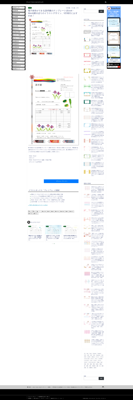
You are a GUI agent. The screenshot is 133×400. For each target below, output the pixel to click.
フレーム (99, 360)
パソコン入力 (86, 360)
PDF (91, 355)
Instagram (99, 353)
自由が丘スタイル (54, 398)
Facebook (94, 353)
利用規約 (29, 398)
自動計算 (71, 211)
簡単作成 (57, 211)
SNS (102, 355)
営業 (49, 211)
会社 (101, 362)
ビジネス (95, 360)
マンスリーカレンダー (92, 362)
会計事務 (44, 211)
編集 (97, 365)
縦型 (67, 211)
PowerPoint (98, 355)
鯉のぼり (36, 213)
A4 (84, 353)
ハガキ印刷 (100, 358)
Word (34, 211)
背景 (85, 367)
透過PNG (90, 367)
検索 (85, 9)
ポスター (85, 362)
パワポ (91, 360)
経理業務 (62, 211)
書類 (53, 211)
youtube (89, 356)
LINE (88, 355)
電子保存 (30, 213)
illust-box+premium (35, 2)
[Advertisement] (66, 27)
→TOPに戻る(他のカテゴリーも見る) (38, 205)
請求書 (30, 7)
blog (87, 353)
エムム (47, 398)
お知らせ (93, 356)
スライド (92, 358)
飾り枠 (95, 367)
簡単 (90, 365)
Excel (30, 211)
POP (94, 355)
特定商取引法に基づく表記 (44, 396)
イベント (97, 356)
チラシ (96, 358)
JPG (85, 355)
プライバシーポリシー (32, 396)
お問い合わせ (36, 398)
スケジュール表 (86, 358)
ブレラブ (42, 398)
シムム (61, 398)
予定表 (98, 362)
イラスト (39, 211)
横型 (87, 365)
